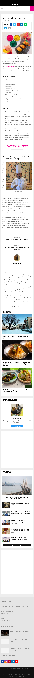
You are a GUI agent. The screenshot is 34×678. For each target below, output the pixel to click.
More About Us (17, 426)
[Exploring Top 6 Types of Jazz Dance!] (5, 633)
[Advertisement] (17, 449)
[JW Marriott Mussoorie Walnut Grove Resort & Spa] (5, 641)
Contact (3, 618)
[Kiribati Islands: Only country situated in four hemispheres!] (5, 650)
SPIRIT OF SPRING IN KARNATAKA (17, 240)
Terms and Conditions (7, 611)
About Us (14, 2)
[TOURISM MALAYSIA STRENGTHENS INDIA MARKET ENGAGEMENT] (6, 539)
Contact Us (19, 2)
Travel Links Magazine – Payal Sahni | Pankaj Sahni (14, 606)
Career (3, 616)
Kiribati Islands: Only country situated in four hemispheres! (20, 649)
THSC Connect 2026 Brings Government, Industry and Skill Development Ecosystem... (19, 522)
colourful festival (9, 66)
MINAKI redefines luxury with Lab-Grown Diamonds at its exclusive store (20, 531)
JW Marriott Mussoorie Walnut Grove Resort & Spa (16, 337)
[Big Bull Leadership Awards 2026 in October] (6, 505)
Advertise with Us (5, 620)
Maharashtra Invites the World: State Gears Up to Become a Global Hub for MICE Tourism (15, 498)
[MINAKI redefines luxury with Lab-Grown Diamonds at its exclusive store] (6, 531)
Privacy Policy (4, 613)
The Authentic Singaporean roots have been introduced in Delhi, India (15, 391)
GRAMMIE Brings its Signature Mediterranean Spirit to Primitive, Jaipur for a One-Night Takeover (16, 364)
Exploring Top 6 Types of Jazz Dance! (19, 631)
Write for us (4, 623)
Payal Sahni (17, 263)
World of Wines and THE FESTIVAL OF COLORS (17, 248)
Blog (2, 609)
